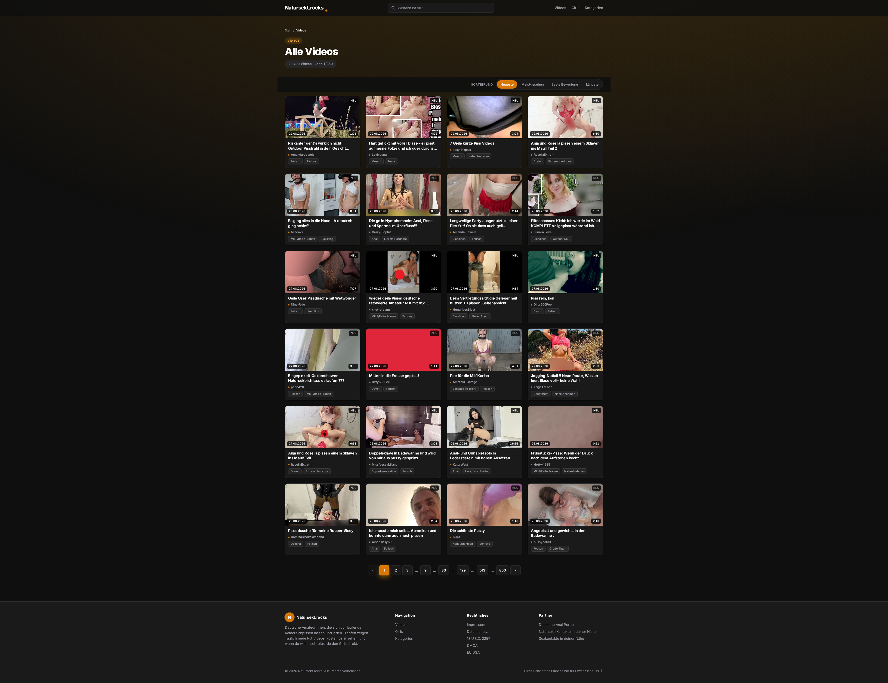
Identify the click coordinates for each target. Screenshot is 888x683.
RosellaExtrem (544, 154)
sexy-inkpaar (462, 149)
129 (463, 570)
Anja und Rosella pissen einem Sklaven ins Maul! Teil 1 (322, 455)
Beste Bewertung (565, 84)
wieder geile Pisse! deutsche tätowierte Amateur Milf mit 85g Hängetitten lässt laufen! (397, 301)
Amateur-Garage (465, 382)
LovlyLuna (379, 154)
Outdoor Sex (561, 239)
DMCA (472, 645)
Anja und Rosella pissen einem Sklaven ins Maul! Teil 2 (565, 145)
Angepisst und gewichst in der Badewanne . (558, 533)
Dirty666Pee (543, 304)
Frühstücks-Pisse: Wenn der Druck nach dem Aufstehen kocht (562, 455)
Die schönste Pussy (467, 530)
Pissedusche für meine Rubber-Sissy (320, 530)
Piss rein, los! (542, 298)
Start (288, 30)
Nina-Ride (298, 304)
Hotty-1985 (542, 464)
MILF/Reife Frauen (303, 239)
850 (502, 570)
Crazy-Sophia (381, 232)
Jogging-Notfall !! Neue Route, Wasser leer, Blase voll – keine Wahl (564, 378)
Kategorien (594, 8)
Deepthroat (540, 394)
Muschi (376, 161)
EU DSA (473, 652)
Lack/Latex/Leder (476, 471)
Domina (296, 543)
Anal (375, 239)
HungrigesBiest (464, 309)
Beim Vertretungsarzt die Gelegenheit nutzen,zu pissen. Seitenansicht (483, 300)
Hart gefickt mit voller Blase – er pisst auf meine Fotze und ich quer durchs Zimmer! (402, 146)
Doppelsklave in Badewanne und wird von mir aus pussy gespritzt (402, 455)
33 (443, 570)
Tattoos (311, 161)
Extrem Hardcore (559, 161)
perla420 (297, 387)
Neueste (507, 84)
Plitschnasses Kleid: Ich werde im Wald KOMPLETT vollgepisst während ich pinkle (565, 223)
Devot (537, 311)
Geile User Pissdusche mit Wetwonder (322, 298)
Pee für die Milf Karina (469, 375)
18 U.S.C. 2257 (478, 638)
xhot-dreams (381, 309)
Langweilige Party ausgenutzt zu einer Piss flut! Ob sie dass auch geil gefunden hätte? (484, 223)
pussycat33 (542, 542)
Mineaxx (297, 232)
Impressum (476, 624)
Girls (575, 8)
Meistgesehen (532, 84)
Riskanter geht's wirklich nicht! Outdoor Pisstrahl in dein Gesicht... (318, 145)
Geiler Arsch (480, 316)
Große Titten (557, 548)
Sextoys (484, 543)
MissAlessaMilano (385, 464)
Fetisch (295, 161)
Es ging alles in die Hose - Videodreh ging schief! (320, 223)
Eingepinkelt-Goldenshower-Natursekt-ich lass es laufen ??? (316, 378)
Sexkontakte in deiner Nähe (561, 638)
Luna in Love (543, 232)
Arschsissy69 (382, 542)
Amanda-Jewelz (302, 154)
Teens (391, 161)
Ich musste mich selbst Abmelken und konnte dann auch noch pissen (402, 533)
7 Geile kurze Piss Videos (472, 143)
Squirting (327, 239)
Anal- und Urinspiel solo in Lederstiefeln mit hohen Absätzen (480, 455)
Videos (560, 8)
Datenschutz (477, 631)
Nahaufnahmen (479, 156)
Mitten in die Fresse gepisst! (394, 375)
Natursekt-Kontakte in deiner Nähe (567, 631)
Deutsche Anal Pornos (559, 624)
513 (482, 570)
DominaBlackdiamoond (307, 537)
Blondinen (459, 239)
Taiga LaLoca (543, 387)
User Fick (313, 311)
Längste (592, 84)
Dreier (537, 161)
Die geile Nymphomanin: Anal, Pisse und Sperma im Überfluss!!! (400, 223)
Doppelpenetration (384, 471)
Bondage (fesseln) (464, 388)
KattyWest (460, 464)
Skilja (456, 537)
